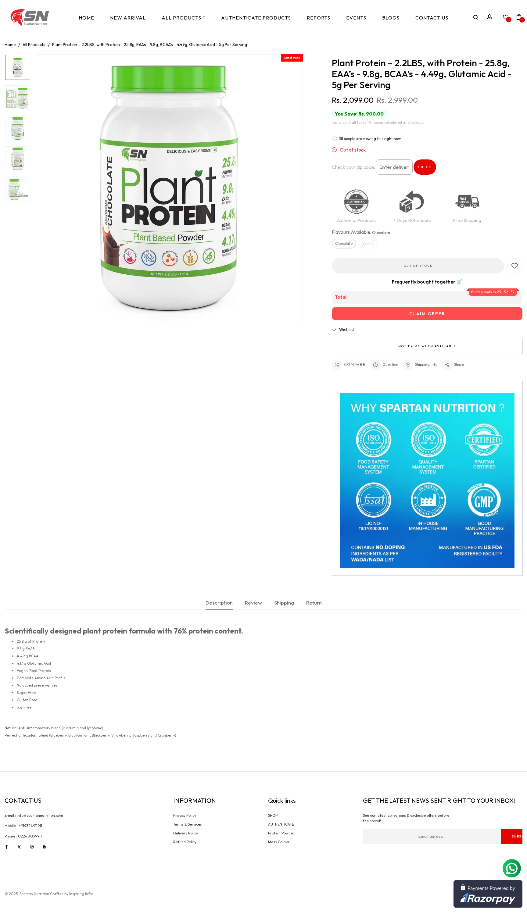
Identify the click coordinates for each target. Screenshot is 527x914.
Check (425, 167)
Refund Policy (184, 842)
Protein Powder (281, 833)
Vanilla (368, 243)
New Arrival (128, 18)
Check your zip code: (353, 167)
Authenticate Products (256, 18)
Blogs (391, 18)
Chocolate (344, 243)
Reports (318, 18)
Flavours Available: (361, 232)
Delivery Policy (185, 833)
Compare (355, 364)
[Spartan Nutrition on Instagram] (32, 846)
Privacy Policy (184, 815)
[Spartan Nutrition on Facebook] (6, 846)
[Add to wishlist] (514, 265)
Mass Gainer (278, 842)
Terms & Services (187, 824)
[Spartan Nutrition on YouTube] (44, 846)
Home (86, 18)
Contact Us (431, 18)
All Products (181, 18)
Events (356, 18)
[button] (343, 329)
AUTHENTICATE (281, 824)
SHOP (273, 815)
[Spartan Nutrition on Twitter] (19, 846)
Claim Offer (427, 313)
